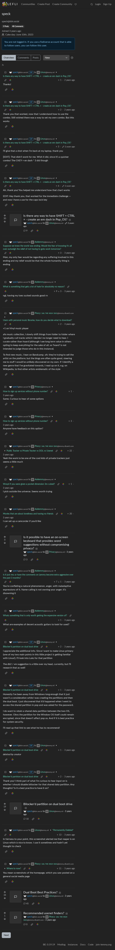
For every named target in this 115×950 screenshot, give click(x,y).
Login (98, 4)
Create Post (43, 4)
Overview (9, 58)
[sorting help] (72, 58)
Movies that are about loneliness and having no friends (28, 514)
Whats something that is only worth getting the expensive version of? (35, 616)
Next (6, 935)
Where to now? (14, 869)
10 (27, 819)
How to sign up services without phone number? (25, 391)
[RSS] (3, 65)
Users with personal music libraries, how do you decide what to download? (37, 320)
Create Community (62, 4)
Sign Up (107, 4)
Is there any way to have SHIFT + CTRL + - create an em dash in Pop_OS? (37, 76)
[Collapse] (5, 72)
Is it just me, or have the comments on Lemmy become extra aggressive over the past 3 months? (38, 576)
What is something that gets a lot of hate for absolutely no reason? (34, 287)
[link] (10, 80)
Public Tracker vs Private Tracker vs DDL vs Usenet (30, 451)
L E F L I (12, 4)
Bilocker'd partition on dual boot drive (20, 647)
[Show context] (5, 80)
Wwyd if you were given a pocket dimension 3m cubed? (29, 484)
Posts (36, 58)
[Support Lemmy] (75, 4)
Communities (28, 4)
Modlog (61, 944)
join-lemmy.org (103, 944)
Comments (23, 58)
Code (90, 944)
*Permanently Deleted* (63, 830)
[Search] (91, 4)
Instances (73, 944)
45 (27, 904)
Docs (83, 944)
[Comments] (16, 220)
